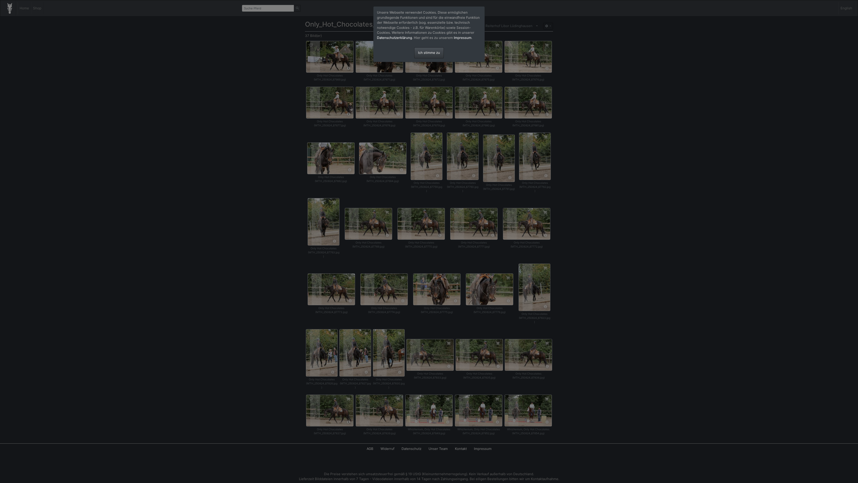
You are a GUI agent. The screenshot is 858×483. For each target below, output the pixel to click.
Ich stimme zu (429, 53)
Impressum (462, 38)
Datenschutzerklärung (394, 38)
